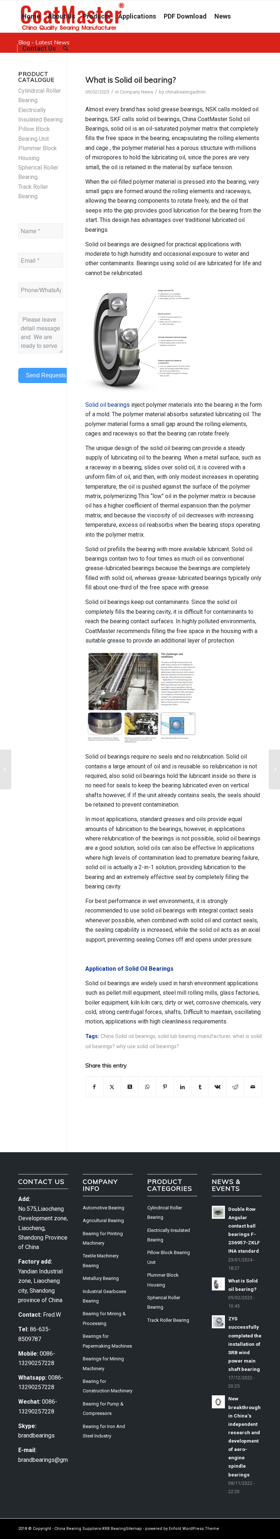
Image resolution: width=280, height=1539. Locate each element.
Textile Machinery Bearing (100, 1260)
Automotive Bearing (103, 1207)
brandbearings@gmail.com (52, 1459)
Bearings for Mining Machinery (103, 1363)
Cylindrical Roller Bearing (164, 1212)
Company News (136, 92)
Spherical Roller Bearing (163, 1302)
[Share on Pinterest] (165, 1087)
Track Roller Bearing (168, 1320)
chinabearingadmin (185, 92)
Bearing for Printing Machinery (103, 1238)
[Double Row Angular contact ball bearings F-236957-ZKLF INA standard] (274, 769)
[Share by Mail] (252, 1087)
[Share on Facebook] (94, 1087)
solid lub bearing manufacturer (194, 1036)
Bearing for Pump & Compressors (103, 1408)
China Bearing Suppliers (77, 1528)
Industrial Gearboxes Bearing (104, 1296)
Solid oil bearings (107, 404)
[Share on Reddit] (235, 1087)
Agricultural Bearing (103, 1220)
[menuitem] (31, 16)
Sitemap (134, 1528)
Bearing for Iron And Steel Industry (104, 1431)
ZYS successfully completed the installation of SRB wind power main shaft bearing (244, 1344)
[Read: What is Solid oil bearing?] (218, 1284)
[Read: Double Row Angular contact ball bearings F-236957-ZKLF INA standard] (218, 1212)
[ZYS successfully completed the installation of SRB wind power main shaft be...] (5, 769)
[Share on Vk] (217, 1087)
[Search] (65, 48)
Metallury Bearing (101, 1278)
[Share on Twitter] (112, 1087)
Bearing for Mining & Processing (104, 1318)
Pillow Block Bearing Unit (168, 1257)
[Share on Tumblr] (200, 1087)
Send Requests (46, 375)
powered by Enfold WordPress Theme (182, 1528)
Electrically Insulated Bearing (168, 1235)
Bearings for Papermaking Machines (107, 1340)
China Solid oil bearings (128, 1036)
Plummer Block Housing (163, 1279)
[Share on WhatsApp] (147, 1087)
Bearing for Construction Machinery (107, 1386)
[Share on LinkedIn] (182, 1087)
